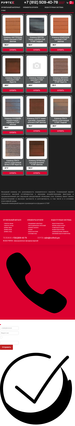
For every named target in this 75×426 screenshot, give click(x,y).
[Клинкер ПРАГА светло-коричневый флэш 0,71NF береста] (13, 156)
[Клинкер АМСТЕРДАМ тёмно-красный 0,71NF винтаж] (13, 33)
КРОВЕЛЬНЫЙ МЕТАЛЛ (12, 220)
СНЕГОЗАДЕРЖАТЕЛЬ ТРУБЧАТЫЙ (37, 225)
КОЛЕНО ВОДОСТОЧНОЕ (58, 229)
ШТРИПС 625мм (8, 227)
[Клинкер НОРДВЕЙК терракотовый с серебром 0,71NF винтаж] (13, 114)
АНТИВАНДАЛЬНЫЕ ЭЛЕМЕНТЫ (60, 231)
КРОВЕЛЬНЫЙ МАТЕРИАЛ (10, 7)
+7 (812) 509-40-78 (41, 2)
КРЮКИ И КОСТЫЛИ (33, 231)
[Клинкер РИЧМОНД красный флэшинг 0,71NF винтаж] (37, 156)
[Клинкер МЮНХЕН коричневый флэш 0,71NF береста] (60, 73)
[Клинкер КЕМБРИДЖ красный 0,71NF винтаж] (60, 33)
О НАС (3, 10)
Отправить (6, 347)
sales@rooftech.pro (52, 238)
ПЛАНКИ (30, 229)
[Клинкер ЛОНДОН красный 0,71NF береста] (13, 73)
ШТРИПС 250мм (8, 229)
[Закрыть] (0, 324)
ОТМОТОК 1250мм (8, 223)
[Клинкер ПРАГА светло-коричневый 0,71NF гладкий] (60, 114)
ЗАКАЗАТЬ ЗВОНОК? (62, 2)
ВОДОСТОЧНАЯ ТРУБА (58, 223)
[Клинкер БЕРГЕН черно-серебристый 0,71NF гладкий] (37, 33)
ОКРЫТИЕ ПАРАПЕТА (33, 227)
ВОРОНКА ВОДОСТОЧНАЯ (58, 225)
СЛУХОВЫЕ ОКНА (32, 233)
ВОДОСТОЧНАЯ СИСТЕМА (54, 7)
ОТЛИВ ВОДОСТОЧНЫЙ (58, 227)
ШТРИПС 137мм (8, 231)
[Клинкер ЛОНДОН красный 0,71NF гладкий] (37, 73)
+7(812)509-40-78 (19, 238)
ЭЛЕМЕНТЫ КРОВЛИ (30, 7)
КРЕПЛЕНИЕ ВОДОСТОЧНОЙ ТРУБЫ (61, 233)
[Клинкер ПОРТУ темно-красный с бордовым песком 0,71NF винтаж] (37, 114)
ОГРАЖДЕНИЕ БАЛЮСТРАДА (35, 223)
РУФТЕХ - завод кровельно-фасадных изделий (23, 241)
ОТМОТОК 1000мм (8, 225)
